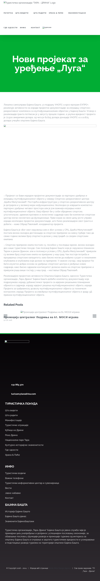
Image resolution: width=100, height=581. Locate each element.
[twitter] (11, 557)
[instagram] (17, 557)
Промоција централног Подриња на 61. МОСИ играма (41, 317)
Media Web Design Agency (60, 568)
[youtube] (22, 557)
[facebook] (6, 557)
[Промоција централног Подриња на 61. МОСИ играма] (50, 312)
